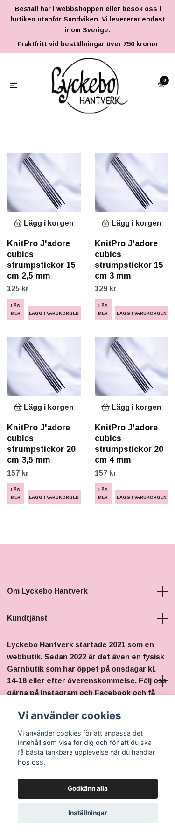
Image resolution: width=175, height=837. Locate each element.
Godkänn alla (88, 788)
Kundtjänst (27, 678)
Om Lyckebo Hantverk (47, 651)
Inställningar (87, 812)
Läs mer (16, 369)
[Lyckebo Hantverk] (84, 115)
